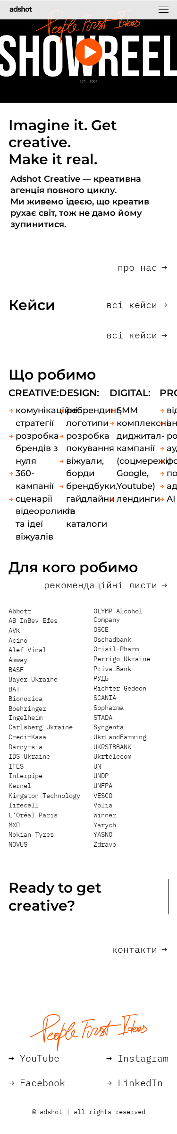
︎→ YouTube (33, 1058)
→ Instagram (137, 1058)
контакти (139, 949)
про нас (142, 267)
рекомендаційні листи (105, 585)
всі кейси (136, 305)
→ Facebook (36, 1082)
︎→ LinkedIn (134, 1082)
